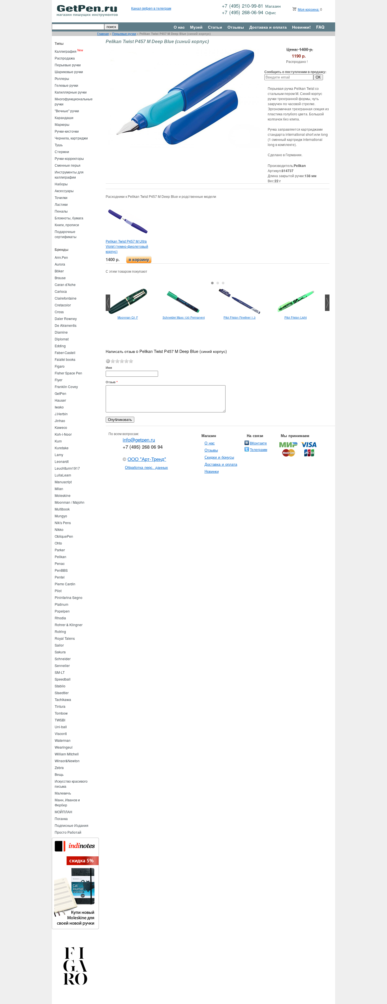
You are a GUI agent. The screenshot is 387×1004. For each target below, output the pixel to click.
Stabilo (60, 685)
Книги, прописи (67, 224)
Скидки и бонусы (219, 457)
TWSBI (60, 719)
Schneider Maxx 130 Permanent (184, 317)
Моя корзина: (308, 9)
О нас (179, 27)
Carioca (61, 291)
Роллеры (62, 78)
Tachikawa (63, 699)
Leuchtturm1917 (67, 468)
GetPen (60, 393)
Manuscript (63, 481)
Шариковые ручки (69, 71)
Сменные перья (67, 165)
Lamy (59, 454)
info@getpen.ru (139, 439)
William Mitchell (67, 753)
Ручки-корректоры (69, 158)
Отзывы (235, 27)
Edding (60, 345)
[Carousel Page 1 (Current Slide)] (212, 283)
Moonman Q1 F (128, 317)
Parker (60, 549)
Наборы (61, 183)
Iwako (59, 406)
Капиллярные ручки (71, 92)
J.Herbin (61, 413)
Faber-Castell (65, 352)
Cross (59, 311)
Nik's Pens (63, 522)
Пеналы (61, 211)
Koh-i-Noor (63, 434)
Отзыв (112, 382)
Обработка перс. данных (146, 467)
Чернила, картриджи (71, 137)
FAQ (320, 27)
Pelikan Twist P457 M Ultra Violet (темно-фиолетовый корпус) (127, 246)
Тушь (59, 144)
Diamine (61, 332)
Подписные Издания (71, 825)
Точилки (61, 197)
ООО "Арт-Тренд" (146, 459)
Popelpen (62, 611)
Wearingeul (64, 747)
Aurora (60, 264)
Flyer (58, 379)
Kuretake (62, 447)
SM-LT (60, 672)
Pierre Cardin (65, 583)
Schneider (63, 658)
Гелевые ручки (66, 85)
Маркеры (62, 124)
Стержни (62, 151)
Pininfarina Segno (68, 597)
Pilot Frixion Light (295, 317)
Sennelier (62, 665)
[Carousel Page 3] (223, 283)
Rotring (60, 631)
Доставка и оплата (268, 27)
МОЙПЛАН (63, 811)
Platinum (61, 604)
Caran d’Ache (65, 284)
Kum (58, 441)
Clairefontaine (65, 298)
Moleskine (63, 495)
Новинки (212, 471)
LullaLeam (63, 475)
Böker (59, 270)
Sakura (60, 651)
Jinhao (60, 420)
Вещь (59, 774)
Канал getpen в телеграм (151, 8)
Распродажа (65, 58)
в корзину (139, 259)
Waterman (63, 740)
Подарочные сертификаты (65, 234)
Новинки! (301, 27)
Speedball (63, 679)
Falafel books (65, 359)
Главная (103, 33)
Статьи (215, 27)
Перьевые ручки (124, 33)
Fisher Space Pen (68, 372)
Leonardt (62, 461)
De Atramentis (65, 325)
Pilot (58, 590)
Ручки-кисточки (67, 131)
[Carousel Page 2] (217, 283)
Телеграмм (258, 449)
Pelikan (60, 556)
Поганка (61, 818)
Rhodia (60, 617)
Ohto (58, 543)
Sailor (59, 645)
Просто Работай (68, 832)
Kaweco (61, 427)
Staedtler (62, 692)
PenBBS (61, 570)
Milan (59, 488)
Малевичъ (63, 793)
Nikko (59, 529)
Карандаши (64, 117)
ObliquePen (64, 536)
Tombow (61, 713)
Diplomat (62, 338)
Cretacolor (63, 304)
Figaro (60, 366)
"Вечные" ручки (67, 110)
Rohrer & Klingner (68, 624)
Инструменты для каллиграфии (69, 174)
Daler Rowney (66, 318)
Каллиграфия (65, 51)
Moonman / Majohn (69, 502)
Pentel (60, 577)
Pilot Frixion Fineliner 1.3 (240, 317)
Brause (60, 277)
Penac (60, 563)
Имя (109, 367)
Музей (196, 27)
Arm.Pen (61, 257)
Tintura (60, 706)
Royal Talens (65, 638)
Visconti (61, 733)
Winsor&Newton (67, 760)
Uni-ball (61, 726)
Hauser (60, 400)
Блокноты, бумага (69, 217)
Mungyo (61, 515)
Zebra (59, 767)
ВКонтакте (258, 442)
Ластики (61, 204)
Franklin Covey (66, 386)
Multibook (62, 509)
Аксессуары (64, 190)
